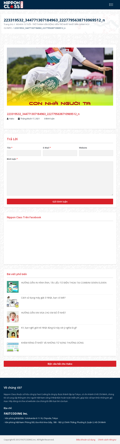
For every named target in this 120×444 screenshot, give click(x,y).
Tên (9, 147)
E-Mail (47, 147)
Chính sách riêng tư (107, 439)
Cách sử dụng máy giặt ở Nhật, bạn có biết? (43, 297)
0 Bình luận (49, 118)
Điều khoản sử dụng (85, 439)
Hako (11, 118)
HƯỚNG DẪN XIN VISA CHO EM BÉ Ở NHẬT (43, 312)
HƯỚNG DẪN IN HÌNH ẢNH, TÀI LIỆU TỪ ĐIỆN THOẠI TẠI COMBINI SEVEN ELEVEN (63, 282)
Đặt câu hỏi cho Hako (60, 363)
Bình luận (12, 159)
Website (83, 147)
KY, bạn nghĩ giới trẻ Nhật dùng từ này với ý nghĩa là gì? (49, 327)
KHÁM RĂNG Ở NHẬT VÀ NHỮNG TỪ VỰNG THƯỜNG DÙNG (52, 342)
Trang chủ (8, 24)
